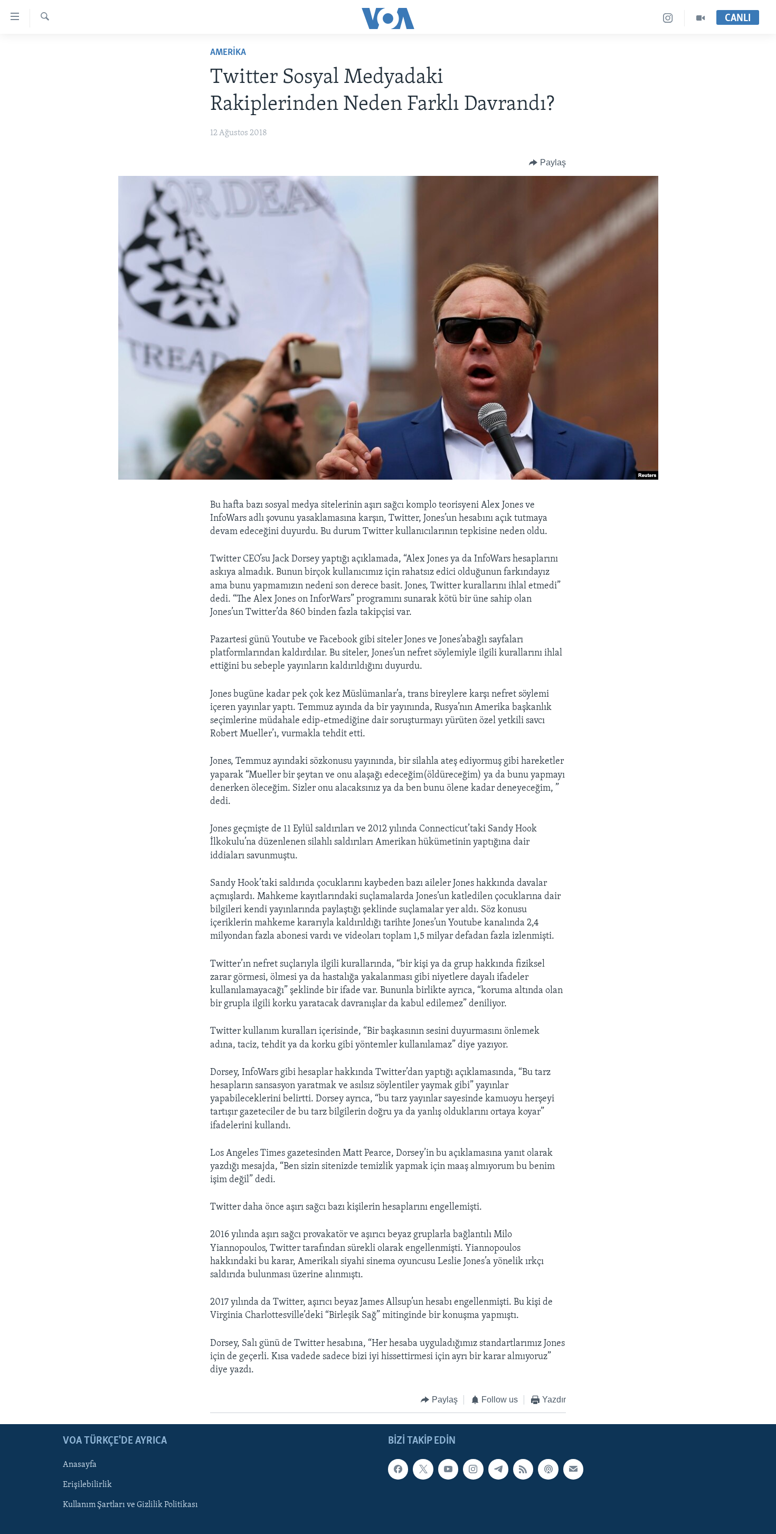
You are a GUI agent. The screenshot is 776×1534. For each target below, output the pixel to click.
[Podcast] (548, 1469)
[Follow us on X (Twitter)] (423, 1469)
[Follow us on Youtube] (448, 1469)
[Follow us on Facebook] (398, 1469)
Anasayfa (80, 1465)
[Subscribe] (573, 1469)
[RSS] (523, 1469)
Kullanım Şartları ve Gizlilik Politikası (130, 1505)
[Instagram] (668, 18)
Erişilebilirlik (87, 1485)
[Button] (547, 163)
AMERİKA (228, 53)
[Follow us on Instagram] (473, 1469)
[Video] (700, 18)
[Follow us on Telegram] (498, 1469)
